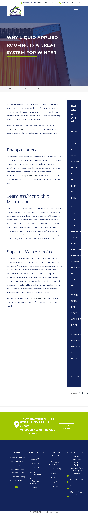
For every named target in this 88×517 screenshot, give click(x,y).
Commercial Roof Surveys (35, 473)
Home (4, 89)
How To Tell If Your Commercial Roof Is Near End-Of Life (74, 164)
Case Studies (35, 468)
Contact (54, 478)
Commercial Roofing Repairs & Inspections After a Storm (74, 355)
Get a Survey (66, 427)
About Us (35, 459)
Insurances (54, 473)
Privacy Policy (55, 482)
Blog (35, 488)
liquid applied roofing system (19, 129)
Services (35, 463)
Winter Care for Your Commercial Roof (74, 310)
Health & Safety (54, 469)
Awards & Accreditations (55, 463)
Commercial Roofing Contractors (35, 481)
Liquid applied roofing (28, 176)
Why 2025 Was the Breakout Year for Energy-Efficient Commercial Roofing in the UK (74, 246)
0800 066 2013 (76, 480)
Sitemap (54, 486)
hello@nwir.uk (76, 486)
